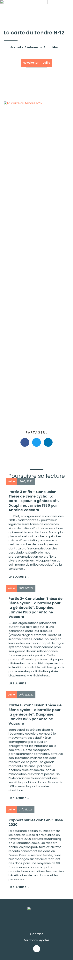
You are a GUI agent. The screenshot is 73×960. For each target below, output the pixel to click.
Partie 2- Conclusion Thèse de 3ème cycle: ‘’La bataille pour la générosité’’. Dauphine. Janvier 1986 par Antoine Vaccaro (35, 607)
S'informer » (33, 47)
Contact (36, 934)
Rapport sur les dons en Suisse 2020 (36, 822)
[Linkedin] (36, 948)
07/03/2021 (26, 809)
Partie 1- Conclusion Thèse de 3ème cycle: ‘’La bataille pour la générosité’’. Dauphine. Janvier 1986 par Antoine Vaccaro (35, 714)
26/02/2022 (26, 694)
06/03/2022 (26, 588)
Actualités (51, 47)
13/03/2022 (26, 481)
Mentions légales (36, 940)
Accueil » (16, 47)
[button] (69, 7)
